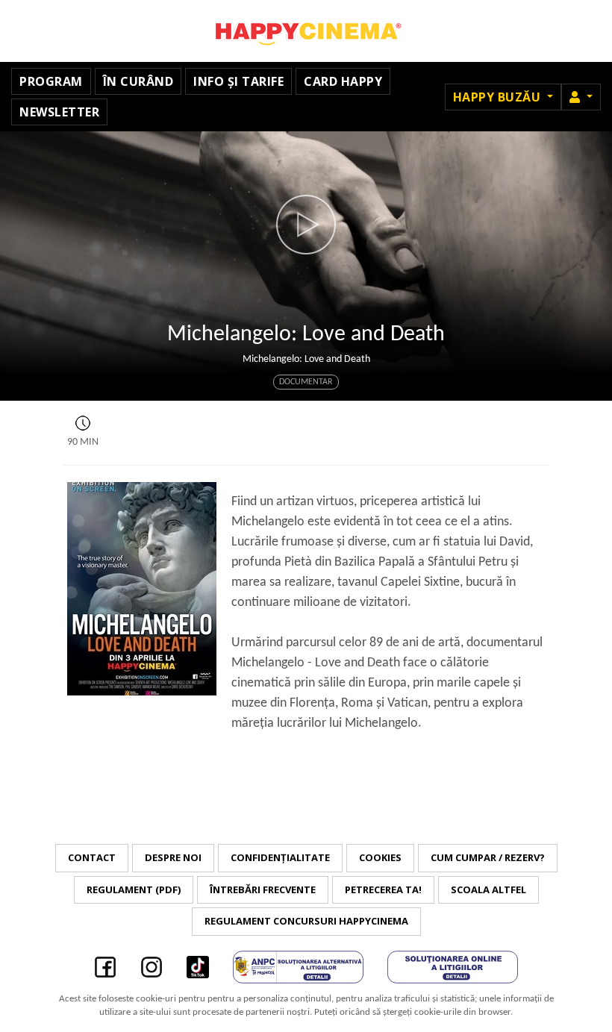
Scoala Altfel (488, 889)
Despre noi (173, 857)
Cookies (380, 857)
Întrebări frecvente (263, 889)
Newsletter (59, 112)
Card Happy (343, 81)
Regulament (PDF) (134, 889)
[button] (581, 97)
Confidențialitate (280, 857)
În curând (138, 81)
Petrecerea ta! (383, 889)
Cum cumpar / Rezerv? (488, 857)
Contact (92, 857)
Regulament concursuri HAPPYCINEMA (306, 921)
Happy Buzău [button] (498, 97)
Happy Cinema (306, 31)
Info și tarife (238, 81)
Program (51, 81)
